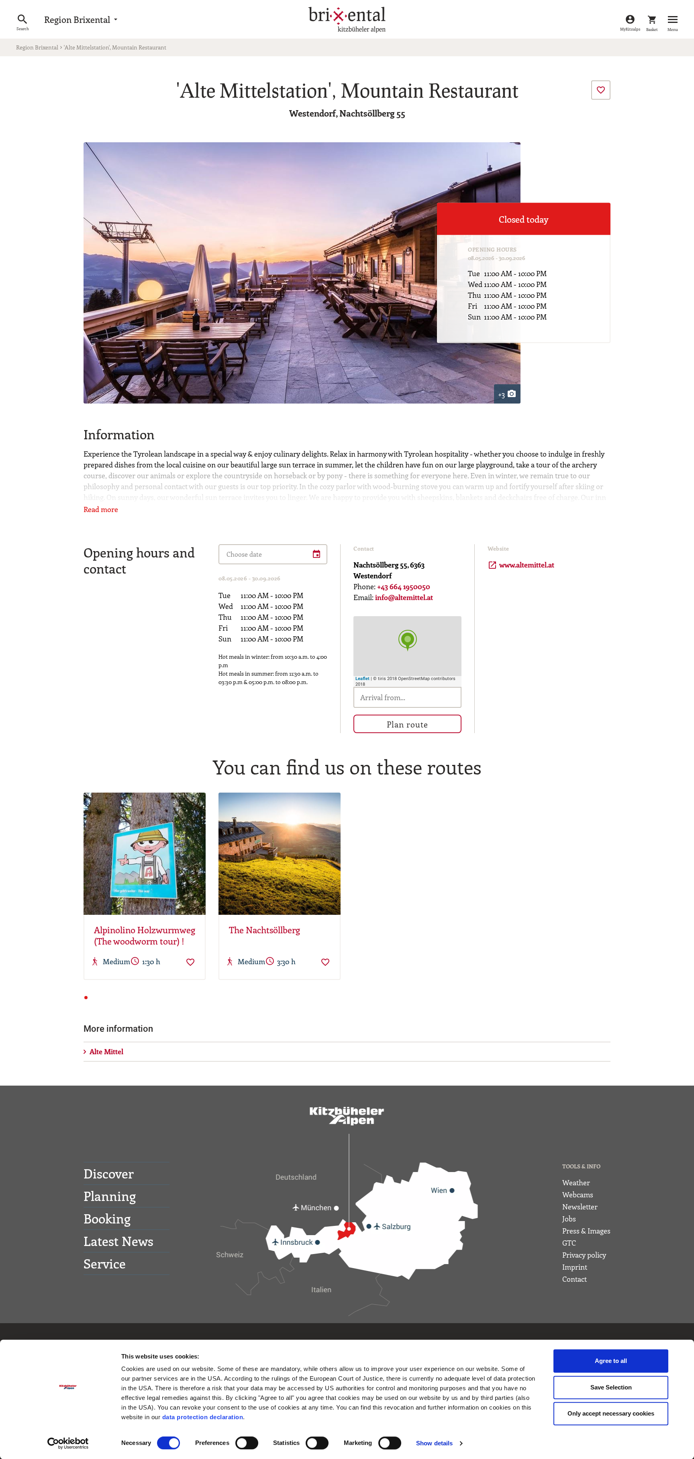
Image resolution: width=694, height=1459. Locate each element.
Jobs (569, 1218)
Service (105, 1263)
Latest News (118, 1240)
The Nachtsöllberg (264, 930)
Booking (107, 1218)
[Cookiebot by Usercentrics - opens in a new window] (68, 1443)
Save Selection (611, 1387)
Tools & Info (581, 1166)
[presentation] (600, 90)
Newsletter (580, 1206)
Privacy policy (584, 1255)
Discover (109, 1173)
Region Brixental (82, 19)
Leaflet (362, 678)
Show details (434, 1443)
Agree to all (611, 1360)
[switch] (246, 1442)
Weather (576, 1182)
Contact (574, 1279)
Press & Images (586, 1231)
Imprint (574, 1267)
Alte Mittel (106, 1051)
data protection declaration (202, 1417)
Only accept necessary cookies (610, 1413)
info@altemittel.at (404, 597)
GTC (569, 1243)
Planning (110, 1195)
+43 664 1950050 (403, 586)
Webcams (577, 1194)
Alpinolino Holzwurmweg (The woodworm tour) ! (144, 935)
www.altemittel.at (521, 565)
